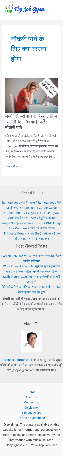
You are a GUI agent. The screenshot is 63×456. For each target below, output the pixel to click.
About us (32, 397)
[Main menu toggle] (56, 10)
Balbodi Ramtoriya (16, 360)
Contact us (31, 402)
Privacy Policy (31, 412)
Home (31, 392)
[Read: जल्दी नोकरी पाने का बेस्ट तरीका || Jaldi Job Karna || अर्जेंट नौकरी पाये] (31, 95)
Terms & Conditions (31, 418)
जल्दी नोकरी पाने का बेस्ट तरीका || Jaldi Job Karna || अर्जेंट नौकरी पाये (31, 121)
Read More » (13, 166)
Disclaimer (31, 407)
